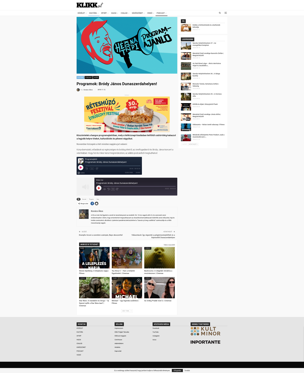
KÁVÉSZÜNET (137, 13)
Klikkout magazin (120, 336)
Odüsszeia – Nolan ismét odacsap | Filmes (209, 124)
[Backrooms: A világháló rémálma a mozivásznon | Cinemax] (159, 257)
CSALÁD (124, 13)
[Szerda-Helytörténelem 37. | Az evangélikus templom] (186, 46)
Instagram (156, 336)
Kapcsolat (118, 351)
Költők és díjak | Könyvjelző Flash (205, 104)
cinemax (115, 248)
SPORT (104, 13)
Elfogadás (177, 370)
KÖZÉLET (81, 13)
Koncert (84, 199)
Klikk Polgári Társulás (122, 332)
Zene (98, 199)
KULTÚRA (93, 13)
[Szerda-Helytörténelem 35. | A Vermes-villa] (186, 97)
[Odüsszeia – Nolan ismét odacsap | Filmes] (186, 127)
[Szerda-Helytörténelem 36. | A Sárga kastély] (186, 76)
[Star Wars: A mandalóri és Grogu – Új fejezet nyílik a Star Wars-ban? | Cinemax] (94, 287)
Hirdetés (117, 347)
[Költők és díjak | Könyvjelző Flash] (186, 107)
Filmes (82, 248)
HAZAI (113, 13)
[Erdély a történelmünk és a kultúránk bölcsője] (186, 28)
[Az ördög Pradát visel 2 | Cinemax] (159, 287)
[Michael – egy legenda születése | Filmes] (127, 287)
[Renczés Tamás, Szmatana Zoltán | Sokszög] (186, 86)
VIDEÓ (149, 13)
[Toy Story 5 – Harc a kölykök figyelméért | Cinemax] (127, 257)
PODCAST (161, 13)
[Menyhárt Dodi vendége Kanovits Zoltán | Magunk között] (186, 56)
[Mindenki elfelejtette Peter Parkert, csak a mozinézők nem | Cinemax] (186, 137)
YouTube (156, 332)
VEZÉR (96, 77)
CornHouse (118, 340)
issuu (154, 340)
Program (91, 199)
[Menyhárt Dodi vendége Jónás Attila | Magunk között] (186, 117)
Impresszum (119, 328)
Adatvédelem (119, 343)
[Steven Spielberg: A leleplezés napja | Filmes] (94, 257)
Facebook (156, 328)
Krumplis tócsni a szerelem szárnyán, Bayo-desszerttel (101, 235)
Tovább (187, 370)
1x (113, 189)
